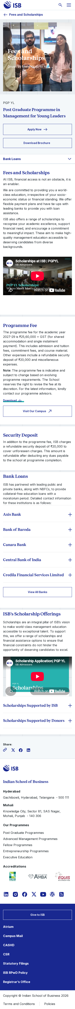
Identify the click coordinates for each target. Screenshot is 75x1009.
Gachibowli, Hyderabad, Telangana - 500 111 (36, 797)
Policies (49, 1004)
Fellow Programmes (17, 845)
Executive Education (17, 857)
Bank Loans (12, 159)
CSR (6, 954)
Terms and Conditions (19, 1004)
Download (10, 400)
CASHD (8, 945)
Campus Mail (13, 936)
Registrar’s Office (16, 982)
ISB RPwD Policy (15, 973)
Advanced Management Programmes (30, 839)
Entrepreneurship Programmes (26, 851)
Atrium (8, 927)
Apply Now (35, 129)
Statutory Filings (16, 963)
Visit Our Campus (34, 411)
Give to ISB (37, 914)
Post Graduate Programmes (23, 833)
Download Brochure (36, 143)
